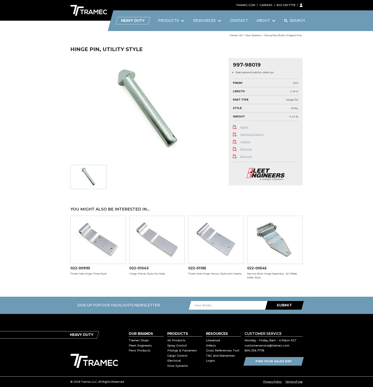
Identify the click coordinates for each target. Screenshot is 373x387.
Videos (211, 345)
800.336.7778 (286, 5)
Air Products (176, 340)
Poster (244, 127)
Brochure (246, 149)
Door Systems (253, 35)
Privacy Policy (272, 381)
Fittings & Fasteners (182, 350)
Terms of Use (294, 381)
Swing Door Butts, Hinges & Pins (283, 35)
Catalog (245, 141)
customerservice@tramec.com (267, 345)
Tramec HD (235, 35)
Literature (213, 340)
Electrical (174, 360)
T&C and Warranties (220, 355)
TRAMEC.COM (245, 5)
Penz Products (139, 350)
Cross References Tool (222, 350)
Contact (239, 21)
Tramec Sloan (139, 340)
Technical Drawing (252, 134)
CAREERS (265, 5)
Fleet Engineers (140, 345)
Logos (210, 360)
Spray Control (177, 345)
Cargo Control (177, 355)
